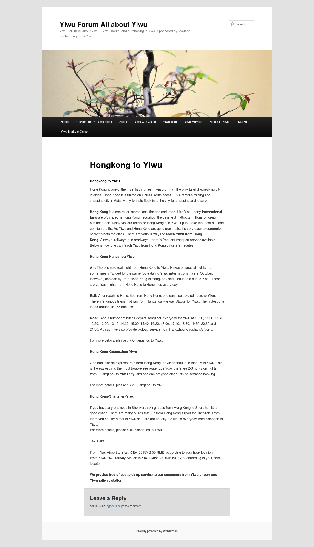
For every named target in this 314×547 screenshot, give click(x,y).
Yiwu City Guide (145, 121)
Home (65, 121)
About (123, 121)
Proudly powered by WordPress (157, 531)
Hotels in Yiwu (219, 121)
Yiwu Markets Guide (74, 131)
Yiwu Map (170, 121)
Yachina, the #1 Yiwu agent (94, 121)
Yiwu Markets (193, 121)
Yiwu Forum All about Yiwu (103, 24)
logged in (112, 506)
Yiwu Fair (242, 121)
